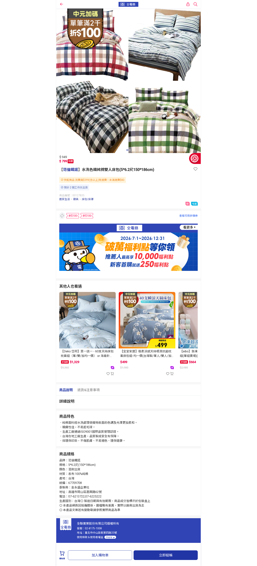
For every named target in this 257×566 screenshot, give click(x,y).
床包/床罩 (88, 199)
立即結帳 (166, 555)
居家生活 (64, 199)
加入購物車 (100, 555)
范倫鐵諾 (70, 169)
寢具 (75, 199)
